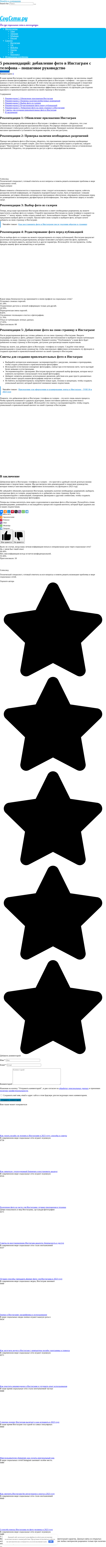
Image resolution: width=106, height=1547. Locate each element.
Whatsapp (14, 36)
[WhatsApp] (23, 511)
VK (11, 45)
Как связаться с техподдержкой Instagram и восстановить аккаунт (29, 1171)
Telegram (14, 34)
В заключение (11, 112)
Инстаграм (15, 43)
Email (3, 1065)
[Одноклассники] (5, 511)
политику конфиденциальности (14, 1091)
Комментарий (6, 1084)
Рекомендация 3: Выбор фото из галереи (23, 103)
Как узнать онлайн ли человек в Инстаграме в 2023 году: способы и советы (33, 1136)
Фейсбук (14, 48)
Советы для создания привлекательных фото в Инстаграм (30, 110)
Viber (12, 31)
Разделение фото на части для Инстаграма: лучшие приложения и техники (33, 1207)
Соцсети (9, 41)
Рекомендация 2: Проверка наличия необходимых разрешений (32, 101)
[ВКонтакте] (1, 511)
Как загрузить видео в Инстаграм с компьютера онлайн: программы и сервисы (35, 1350)
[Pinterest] (12, 511)
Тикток (13, 50)
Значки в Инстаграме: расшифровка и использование (23, 1315)
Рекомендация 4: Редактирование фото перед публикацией (31, 105)
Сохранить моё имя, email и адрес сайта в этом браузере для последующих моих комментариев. (45, 1095)
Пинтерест (15, 54)
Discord (13, 38)
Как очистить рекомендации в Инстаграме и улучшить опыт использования (33, 1386)
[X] (16, 511)
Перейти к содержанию (10, 1)
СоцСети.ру (14, 18)
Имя (2, 1060)
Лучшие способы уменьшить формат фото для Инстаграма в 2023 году (31, 1279)
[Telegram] (26, 511)
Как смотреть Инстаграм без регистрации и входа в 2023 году (27, 1494)
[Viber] (19, 511)
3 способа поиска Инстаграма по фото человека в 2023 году (26, 1529)
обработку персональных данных (74, 1088)
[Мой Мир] (8, 511)
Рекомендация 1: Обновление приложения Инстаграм (29, 98)
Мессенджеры (11, 29)
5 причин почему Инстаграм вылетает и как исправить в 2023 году (29, 1422)
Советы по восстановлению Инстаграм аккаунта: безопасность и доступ (32, 1243)
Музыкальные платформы (16, 57)
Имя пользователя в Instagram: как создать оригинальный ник (27, 1458)
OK (11, 52)
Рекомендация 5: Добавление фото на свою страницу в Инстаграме (35, 108)
